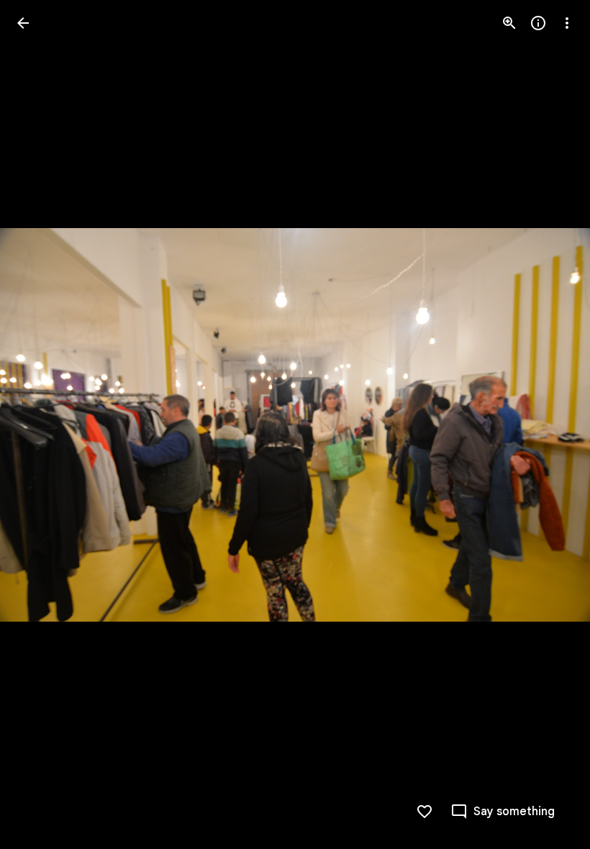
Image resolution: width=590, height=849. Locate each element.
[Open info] (538, 23)
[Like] (424, 811)
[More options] (567, 23)
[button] (40, 424)
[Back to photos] (23, 23)
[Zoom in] (509, 23)
